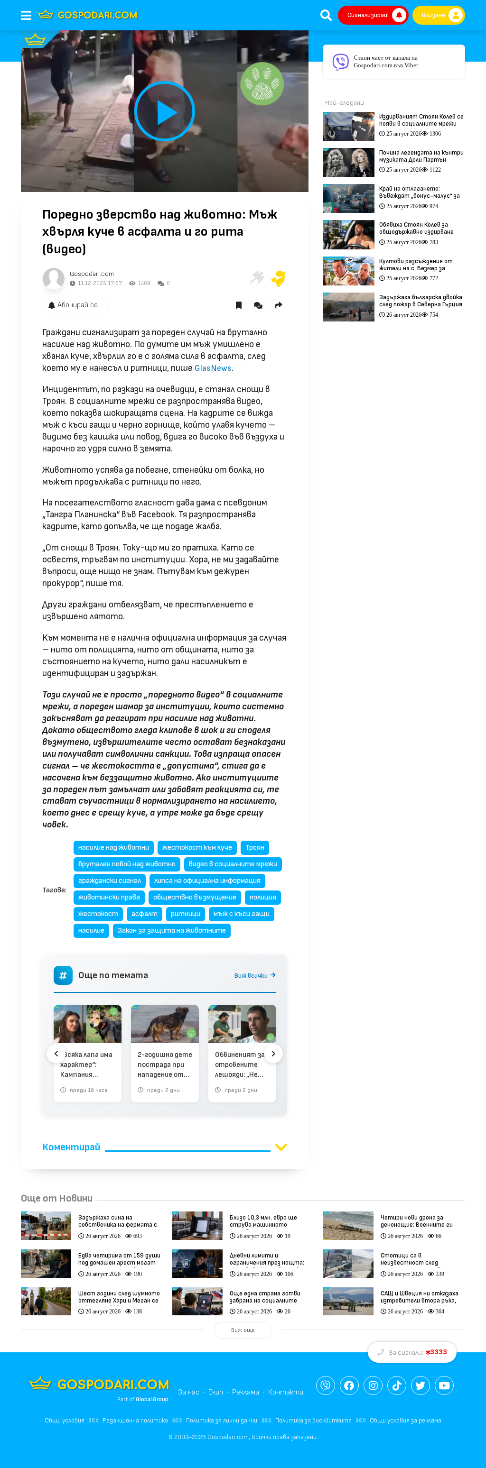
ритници (185, 913)
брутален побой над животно (127, 864)
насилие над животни (113, 847)
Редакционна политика (135, 1420)
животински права (109, 897)
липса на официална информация (207, 880)
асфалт (144, 913)
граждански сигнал (109, 880)
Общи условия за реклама (405, 1420)
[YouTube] (444, 1385)
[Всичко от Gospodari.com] (53, 278)
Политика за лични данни (221, 1420)
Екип (215, 1392)
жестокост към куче (197, 847)
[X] (420, 1385)
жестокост (98, 913)
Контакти (285, 1392)
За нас (188, 1392)
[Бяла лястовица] (255, 278)
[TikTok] (396, 1385)
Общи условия (64, 1420)
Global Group (152, 1399)
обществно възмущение (194, 897)
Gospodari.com (92, 274)
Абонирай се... (79, 305)
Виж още (243, 1330)
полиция (263, 897)
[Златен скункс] (278, 278)
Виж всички (251, 976)
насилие (91, 930)
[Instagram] (373, 1385)
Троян (254, 847)
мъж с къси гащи (242, 913)
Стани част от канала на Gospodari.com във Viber (386, 61)
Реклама (245, 1392)
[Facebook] (349, 1385)
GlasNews (213, 368)
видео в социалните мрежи (233, 864)
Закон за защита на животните (172, 930)
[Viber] (325, 1385)
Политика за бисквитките (313, 1420)
